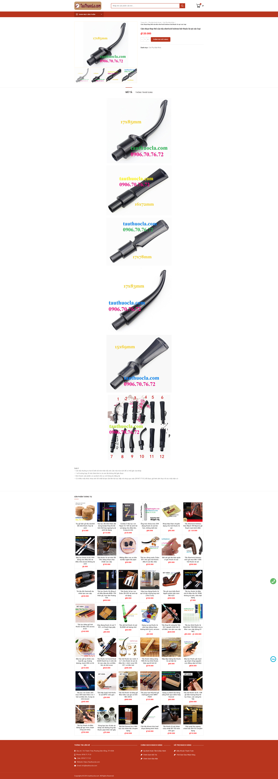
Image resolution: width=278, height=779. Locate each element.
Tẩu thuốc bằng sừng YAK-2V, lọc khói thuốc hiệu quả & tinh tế (149, 661)
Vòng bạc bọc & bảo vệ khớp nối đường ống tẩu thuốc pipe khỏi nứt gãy (107, 728)
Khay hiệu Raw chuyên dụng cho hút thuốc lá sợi (171, 526)
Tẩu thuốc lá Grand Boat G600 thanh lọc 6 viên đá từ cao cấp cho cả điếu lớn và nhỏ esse (106, 662)
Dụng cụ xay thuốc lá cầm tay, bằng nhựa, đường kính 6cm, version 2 (149, 628)
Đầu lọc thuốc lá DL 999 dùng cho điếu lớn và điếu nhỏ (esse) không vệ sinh (85, 561)
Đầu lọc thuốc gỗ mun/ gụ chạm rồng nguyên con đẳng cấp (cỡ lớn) (193, 661)
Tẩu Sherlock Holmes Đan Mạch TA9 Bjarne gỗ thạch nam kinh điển (192, 526)
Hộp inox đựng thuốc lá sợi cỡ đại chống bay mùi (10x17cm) (149, 593)
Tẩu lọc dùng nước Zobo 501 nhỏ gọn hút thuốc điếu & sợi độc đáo (149, 560)
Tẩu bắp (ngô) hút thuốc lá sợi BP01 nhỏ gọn (106, 694)
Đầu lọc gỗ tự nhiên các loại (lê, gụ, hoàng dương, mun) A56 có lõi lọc (85, 662)
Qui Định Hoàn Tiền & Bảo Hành (154, 751)
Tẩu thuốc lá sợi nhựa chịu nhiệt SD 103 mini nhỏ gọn (171, 728)
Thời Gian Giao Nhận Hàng (186, 755)
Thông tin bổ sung (144, 92)
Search (182, 5)
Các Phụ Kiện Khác (168, 22)
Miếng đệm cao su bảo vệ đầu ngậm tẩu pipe (128, 559)
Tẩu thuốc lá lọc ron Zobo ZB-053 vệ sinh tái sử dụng (128, 593)
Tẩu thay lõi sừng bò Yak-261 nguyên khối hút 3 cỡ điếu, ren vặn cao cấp (171, 627)
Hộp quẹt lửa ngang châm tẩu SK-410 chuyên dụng (192, 728)
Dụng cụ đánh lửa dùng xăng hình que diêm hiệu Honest (171, 695)
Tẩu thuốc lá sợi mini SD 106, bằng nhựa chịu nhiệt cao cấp (106, 560)
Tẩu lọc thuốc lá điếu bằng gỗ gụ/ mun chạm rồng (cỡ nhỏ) (85, 727)
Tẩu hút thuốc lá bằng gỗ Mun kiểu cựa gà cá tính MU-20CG (128, 695)
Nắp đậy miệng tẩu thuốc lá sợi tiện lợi (171, 660)
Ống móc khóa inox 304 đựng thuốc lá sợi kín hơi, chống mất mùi (150, 526)
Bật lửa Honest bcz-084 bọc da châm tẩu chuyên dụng (128, 728)
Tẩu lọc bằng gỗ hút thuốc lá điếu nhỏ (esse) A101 (85, 627)
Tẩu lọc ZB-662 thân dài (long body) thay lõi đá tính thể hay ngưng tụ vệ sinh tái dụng (106, 527)
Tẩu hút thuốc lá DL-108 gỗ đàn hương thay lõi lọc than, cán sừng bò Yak (193, 696)
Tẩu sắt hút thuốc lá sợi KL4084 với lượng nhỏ (128, 626)
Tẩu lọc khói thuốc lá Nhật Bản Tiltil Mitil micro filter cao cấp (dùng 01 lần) (193, 628)
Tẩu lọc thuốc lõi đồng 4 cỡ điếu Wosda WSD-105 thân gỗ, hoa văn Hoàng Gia (106, 594)
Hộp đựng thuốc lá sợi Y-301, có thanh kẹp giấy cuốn (106, 627)
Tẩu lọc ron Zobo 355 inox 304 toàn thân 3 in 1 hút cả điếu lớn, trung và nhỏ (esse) (85, 696)
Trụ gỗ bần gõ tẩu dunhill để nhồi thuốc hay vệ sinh (85, 526)
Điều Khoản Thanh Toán (185, 751)
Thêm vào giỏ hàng (160, 39)
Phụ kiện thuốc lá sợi (155, 22)
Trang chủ (144, 22)
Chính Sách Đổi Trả (150, 755)
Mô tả (129, 92)
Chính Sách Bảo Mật (150, 759)
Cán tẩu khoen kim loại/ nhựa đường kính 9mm (150, 727)
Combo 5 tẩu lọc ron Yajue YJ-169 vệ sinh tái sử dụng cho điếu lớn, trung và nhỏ (128, 527)
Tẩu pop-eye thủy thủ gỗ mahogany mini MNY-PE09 (150, 695)
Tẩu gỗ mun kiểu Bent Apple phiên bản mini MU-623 (171, 593)
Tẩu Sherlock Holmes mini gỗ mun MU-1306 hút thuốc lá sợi (192, 560)
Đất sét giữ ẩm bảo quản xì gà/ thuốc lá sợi (171, 559)
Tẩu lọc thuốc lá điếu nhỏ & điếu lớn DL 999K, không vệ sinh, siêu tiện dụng (193, 594)
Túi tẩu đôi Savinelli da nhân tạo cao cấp (85, 592)
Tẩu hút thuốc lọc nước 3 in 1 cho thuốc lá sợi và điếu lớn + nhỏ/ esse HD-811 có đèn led (128, 662)
